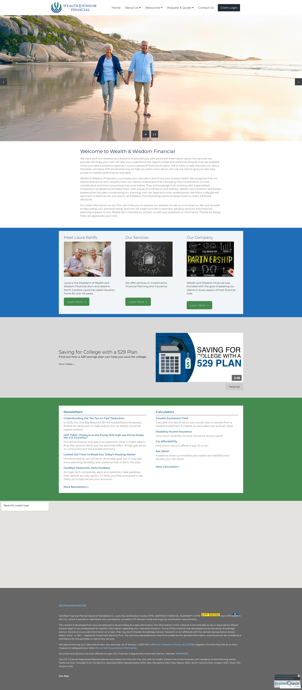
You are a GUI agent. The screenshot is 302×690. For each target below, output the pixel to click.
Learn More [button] (75, 301)
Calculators (165, 412)
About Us (131, 7)
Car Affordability (166, 441)
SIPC (186, 653)
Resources (152, 7)
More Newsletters (76, 486)
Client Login (229, 7)
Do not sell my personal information (116, 648)
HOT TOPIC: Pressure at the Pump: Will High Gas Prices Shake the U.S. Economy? (104, 436)
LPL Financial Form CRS (72, 605)
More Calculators (168, 466)
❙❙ (155, 134)
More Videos (66, 364)
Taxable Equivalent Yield (172, 418)
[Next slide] (298, 81)
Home (116, 7)
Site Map (64, 676)
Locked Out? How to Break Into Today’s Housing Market (100, 454)
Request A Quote (179, 7)
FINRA (179, 653)
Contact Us (206, 7)
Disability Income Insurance (174, 431)
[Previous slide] (3, 81)
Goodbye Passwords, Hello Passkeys (87, 467)
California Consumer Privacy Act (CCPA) (171, 644)
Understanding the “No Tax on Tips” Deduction (94, 418)
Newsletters (73, 412)
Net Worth (162, 451)
